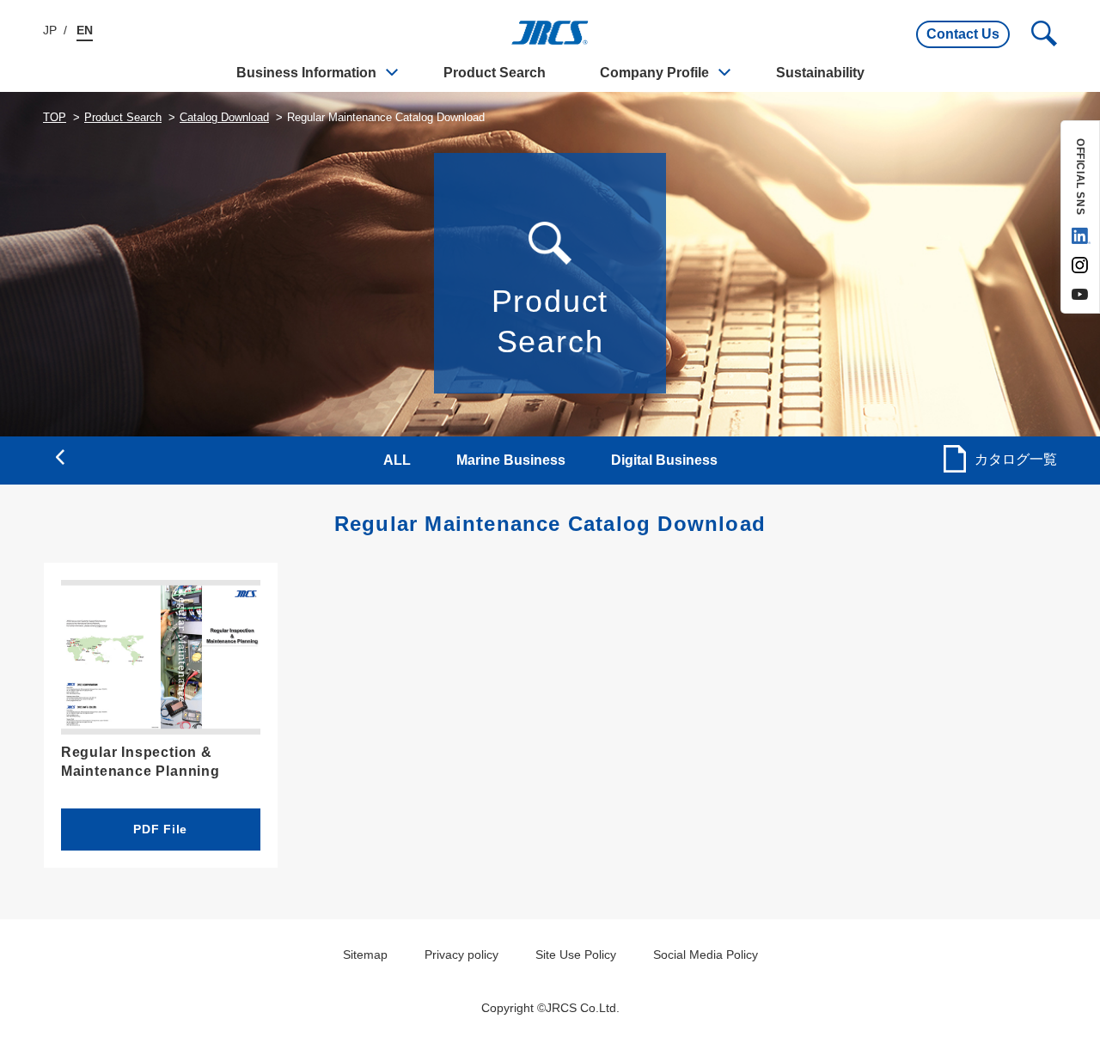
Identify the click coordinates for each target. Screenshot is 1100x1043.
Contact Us (962, 34)
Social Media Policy (705, 954)
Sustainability (820, 72)
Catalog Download (224, 117)
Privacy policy (461, 954)
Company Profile (654, 72)
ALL (397, 460)
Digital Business (664, 460)
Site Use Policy (575, 954)
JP (50, 30)
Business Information (306, 72)
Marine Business (510, 460)
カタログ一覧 (1016, 459)
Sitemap (365, 954)
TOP (54, 117)
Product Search (494, 72)
